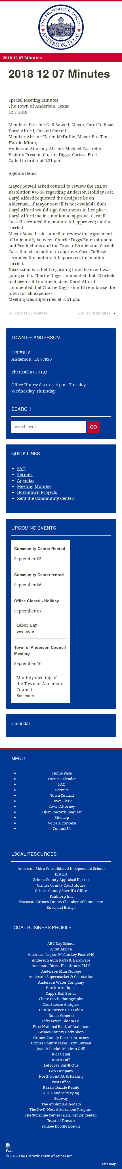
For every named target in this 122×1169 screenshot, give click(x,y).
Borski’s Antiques (61, 987)
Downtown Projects (37, 492)
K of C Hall (61, 1054)
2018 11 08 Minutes (31, 313)
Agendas (25, 480)
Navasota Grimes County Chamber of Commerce (61, 901)
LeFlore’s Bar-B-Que (61, 1065)
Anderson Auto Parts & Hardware (61, 960)
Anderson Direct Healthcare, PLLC (61, 965)
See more (25, 631)
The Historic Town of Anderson (45, 1155)
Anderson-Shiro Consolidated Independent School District (61, 871)
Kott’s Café (61, 1059)
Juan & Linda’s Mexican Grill (61, 1048)
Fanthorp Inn (61, 896)
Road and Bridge (61, 907)
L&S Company (61, 1070)
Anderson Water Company (61, 982)
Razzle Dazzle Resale (61, 1087)
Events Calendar (62, 778)
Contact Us (62, 828)
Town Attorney (62, 806)
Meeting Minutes (34, 486)
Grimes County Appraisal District (61, 879)
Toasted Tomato (61, 1120)
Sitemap (62, 817)
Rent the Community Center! (46, 498)
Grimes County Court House (61, 885)
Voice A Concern (62, 823)
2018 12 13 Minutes (93, 313)
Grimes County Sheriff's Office (61, 890)
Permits (25, 474)
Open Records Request (62, 812)
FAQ (21, 468)
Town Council (62, 795)
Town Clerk (62, 800)
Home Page (62, 773)
